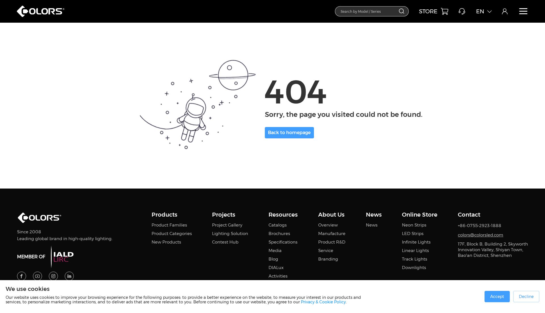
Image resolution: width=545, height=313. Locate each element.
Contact (469, 214)
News (374, 214)
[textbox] (368, 11)
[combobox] (372, 11)
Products (164, 214)
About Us (331, 214)
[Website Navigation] (523, 11)
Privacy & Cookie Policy (323, 301)
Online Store (419, 214)
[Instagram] (53, 276)
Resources (283, 214)
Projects (223, 214)
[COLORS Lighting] (43, 17)
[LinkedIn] (69, 276)
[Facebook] (21, 276)
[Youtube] (37, 276)
